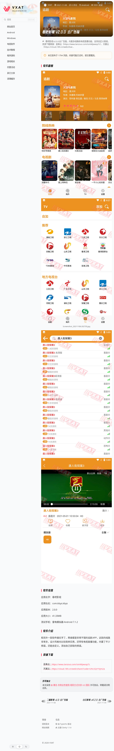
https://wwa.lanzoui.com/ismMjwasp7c (71, 664)
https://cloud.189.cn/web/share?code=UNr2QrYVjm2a (78, 668)
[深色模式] (26, 746)
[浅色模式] (13, 746)
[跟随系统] (19, 746)
